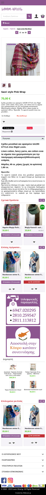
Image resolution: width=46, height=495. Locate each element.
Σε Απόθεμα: (6, 116)
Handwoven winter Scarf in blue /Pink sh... (11, 275)
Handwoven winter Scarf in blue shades (34, 275)
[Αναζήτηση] (29, 16)
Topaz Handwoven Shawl (13, 390)
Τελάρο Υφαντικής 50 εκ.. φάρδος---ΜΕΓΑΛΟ (33, 373)
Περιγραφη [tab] (6, 138)
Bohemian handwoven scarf (33, 389)
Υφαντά (12, 29)
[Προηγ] (16, 32)
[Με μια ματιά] (9, 289)
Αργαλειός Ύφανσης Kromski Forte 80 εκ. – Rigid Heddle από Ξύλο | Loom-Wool (13, 373)
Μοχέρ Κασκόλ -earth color (34, 227)
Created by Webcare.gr (23, 493)
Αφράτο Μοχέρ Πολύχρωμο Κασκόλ (11, 227)
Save (30, 128)
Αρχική (5, 29)
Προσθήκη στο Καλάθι (11, 235)
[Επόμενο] (29, 32)
